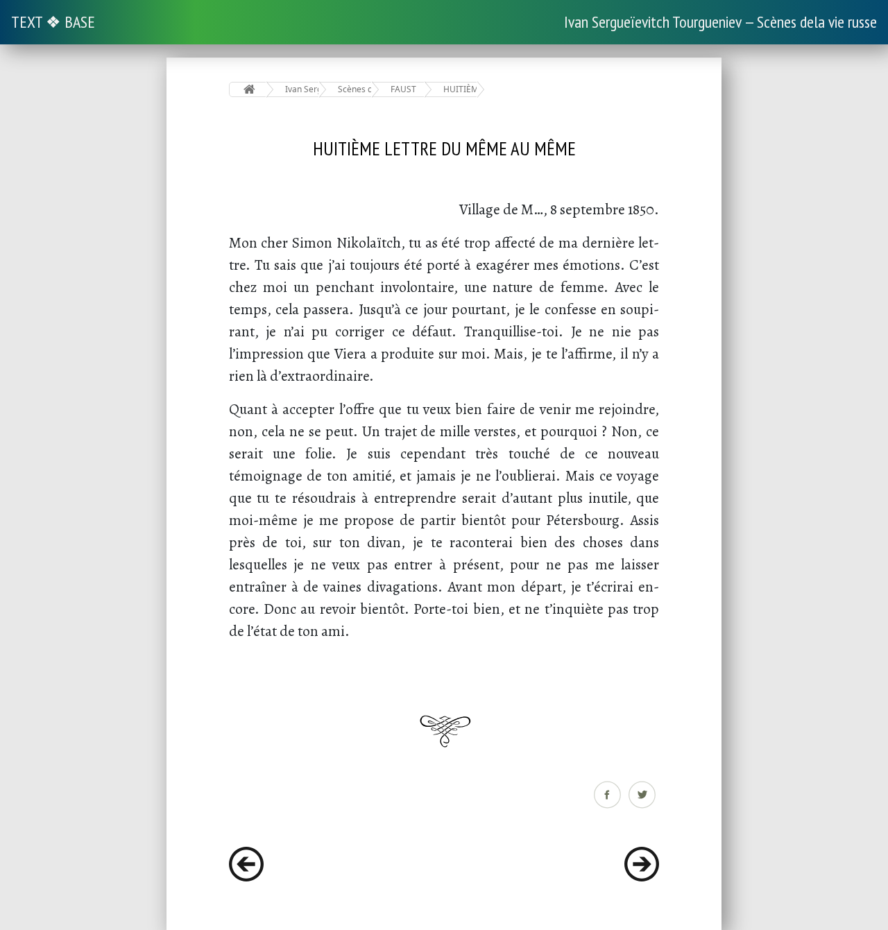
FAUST (403, 89)
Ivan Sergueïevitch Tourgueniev (302, 89)
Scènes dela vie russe (355, 89)
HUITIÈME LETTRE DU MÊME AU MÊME (460, 89)
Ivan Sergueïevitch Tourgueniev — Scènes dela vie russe (720, 22)
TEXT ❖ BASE (53, 22)
